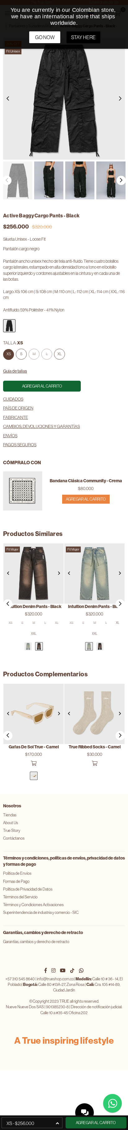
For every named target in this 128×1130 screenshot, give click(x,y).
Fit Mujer (12, 549)
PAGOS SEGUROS (19, 444)
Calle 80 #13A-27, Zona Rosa (53, 984)
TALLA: (13, 343)
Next (120, 98)
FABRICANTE (15, 417)
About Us (10, 822)
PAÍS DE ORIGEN (18, 408)
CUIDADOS (13, 399)
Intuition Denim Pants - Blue (94, 606)
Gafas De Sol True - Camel (34, 747)
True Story (11, 830)
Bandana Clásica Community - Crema (86, 480)
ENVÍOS (10, 435)
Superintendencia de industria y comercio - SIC (41, 912)
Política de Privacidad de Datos (28, 889)
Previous (7, 98)
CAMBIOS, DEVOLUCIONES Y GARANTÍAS (41, 426)
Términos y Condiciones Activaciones (33, 904)
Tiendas (9, 815)
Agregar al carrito (86, 499)
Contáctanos (14, 838)
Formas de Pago (16, 881)
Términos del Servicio (20, 897)
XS (9, 354)
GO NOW (45, 37)
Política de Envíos (17, 873)
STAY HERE (83, 37)
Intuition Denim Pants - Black (34, 606)
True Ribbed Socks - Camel (95, 747)
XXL (33, 633)
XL (59, 354)
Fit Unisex (13, 51)
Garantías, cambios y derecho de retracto (36, 941)
